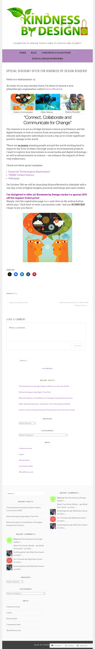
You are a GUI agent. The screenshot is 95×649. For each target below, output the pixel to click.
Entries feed (24, 460)
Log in (21, 454)
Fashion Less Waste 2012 (18, 302)
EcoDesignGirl (20, 552)
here (46, 201)
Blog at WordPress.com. (47, 645)
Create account (25, 448)
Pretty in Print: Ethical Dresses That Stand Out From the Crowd (47, 410)
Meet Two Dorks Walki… (25, 546)
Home (23, 53)
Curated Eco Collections (56, 53)
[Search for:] (47, 360)
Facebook (48, 368)
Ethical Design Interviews (47, 59)
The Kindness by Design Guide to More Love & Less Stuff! (44, 386)
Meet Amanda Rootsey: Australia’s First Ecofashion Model (44, 404)
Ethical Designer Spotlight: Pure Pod (35, 392)
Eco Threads (19, 559)
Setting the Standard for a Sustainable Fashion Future (74, 304)
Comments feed (26, 466)
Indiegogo (14, 178)
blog (15, 293)
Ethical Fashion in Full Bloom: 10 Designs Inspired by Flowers (46, 398)
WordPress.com (26, 472)
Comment (77, 346)
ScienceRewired (53, 89)
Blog (33, 53)
